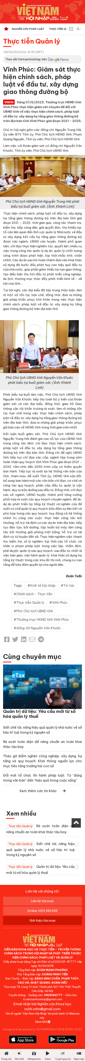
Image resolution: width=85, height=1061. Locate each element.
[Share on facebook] (7, 639)
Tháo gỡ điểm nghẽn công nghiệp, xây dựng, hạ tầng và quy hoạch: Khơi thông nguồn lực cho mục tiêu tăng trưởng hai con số (42, 761)
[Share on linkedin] (23, 639)
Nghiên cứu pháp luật (28, 28)
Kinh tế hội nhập (42, 585)
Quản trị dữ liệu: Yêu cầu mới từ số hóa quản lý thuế (39, 714)
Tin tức (68, 585)
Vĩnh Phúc (59, 602)
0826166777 (53, 995)
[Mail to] (32, 639)
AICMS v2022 (73, 1029)
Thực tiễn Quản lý (31, 41)
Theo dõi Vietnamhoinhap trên (26, 59)
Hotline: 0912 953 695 (42, 911)
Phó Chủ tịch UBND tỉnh (34, 611)
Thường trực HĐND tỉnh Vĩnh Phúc (42, 619)
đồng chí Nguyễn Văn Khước (38, 628)
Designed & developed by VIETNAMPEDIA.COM (32, 1029)
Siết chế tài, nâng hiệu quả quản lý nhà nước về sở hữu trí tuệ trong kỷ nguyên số (40, 849)
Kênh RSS (41, 1021)
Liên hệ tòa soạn (42, 901)
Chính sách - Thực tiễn (34, 594)
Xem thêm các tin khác (38, 791)
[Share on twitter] (15, 639)
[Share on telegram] (41, 639)
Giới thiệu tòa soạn (42, 920)
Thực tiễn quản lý (62, 28)
